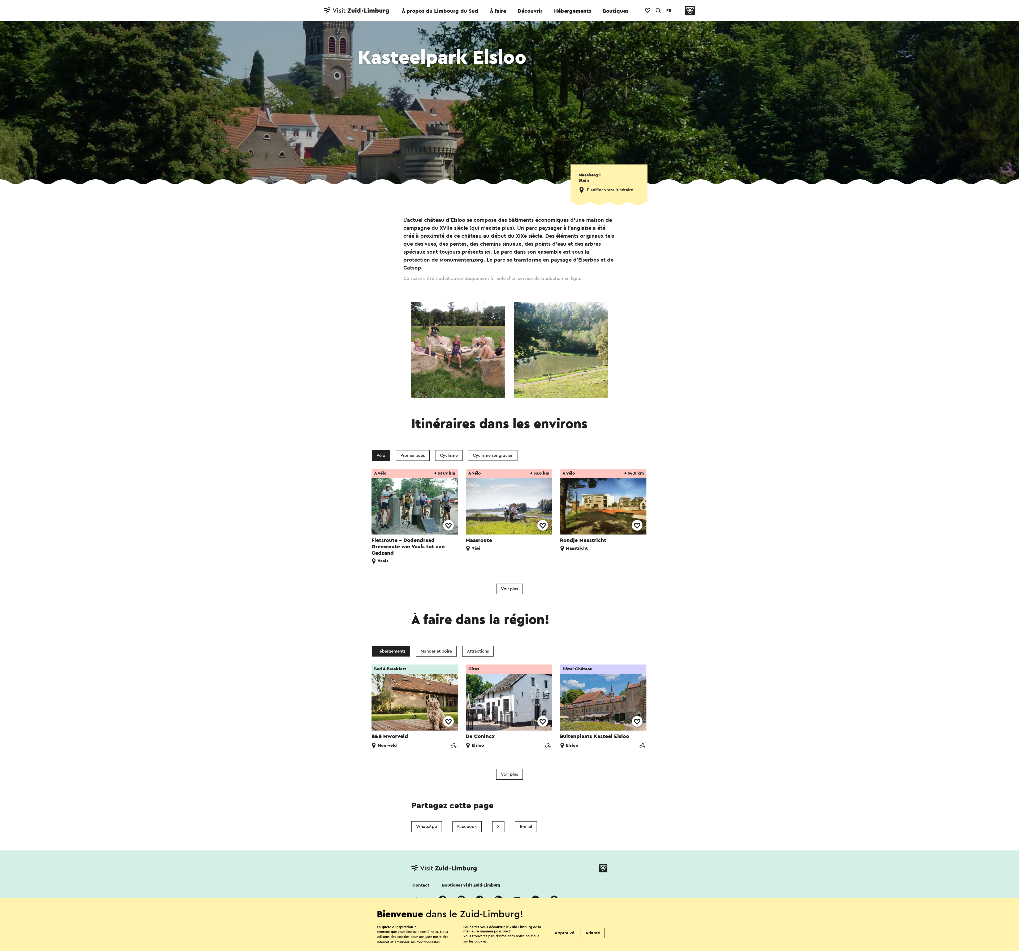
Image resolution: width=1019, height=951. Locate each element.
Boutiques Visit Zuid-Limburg (471, 885)
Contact (420, 885)
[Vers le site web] (453, 746)
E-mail (526, 826)
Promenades (412, 455)
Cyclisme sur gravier (493, 455)
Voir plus (509, 589)
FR (668, 10)
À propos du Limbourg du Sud (440, 11)
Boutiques (615, 11)
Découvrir (530, 11)
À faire (498, 11)
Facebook (467, 826)
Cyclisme (449, 455)
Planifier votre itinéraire (610, 190)
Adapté (592, 933)
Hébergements (572, 11)
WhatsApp (426, 826)
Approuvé (564, 933)
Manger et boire (436, 651)
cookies (480, 941)
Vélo (381, 455)
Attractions (478, 651)
